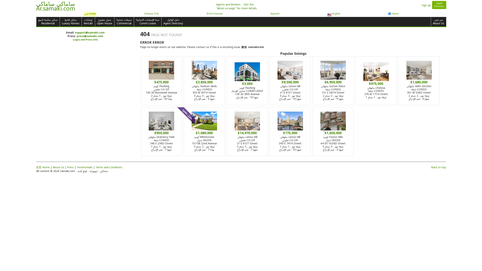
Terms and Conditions (108, 167)
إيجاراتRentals (88, 21)
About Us (58, 167)
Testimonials (84, 167)
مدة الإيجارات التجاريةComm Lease (147, 21)
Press (70, 167)
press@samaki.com (90, 36)
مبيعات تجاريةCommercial (124, 21)
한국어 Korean (215, 14)
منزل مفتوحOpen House (104, 21)
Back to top (438, 167)
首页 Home (43, 167)
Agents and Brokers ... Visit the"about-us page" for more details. (236, 6)
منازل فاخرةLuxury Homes (70, 21)
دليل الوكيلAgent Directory (173, 21)
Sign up (426, 5)
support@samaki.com (90, 32)
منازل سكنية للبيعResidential (48, 21)
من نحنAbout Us (438, 21)
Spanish (275, 14)
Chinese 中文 (151, 14)
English (335, 14)
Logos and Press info (85, 39)
